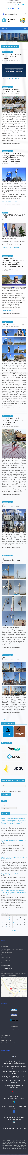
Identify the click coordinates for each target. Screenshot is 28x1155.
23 (13, 924)
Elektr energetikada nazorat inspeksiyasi (14, 1086)
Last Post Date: (5, 1043)
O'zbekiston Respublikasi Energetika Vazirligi (14, 1082)
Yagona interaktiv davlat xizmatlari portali (14, 1107)
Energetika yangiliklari (8, 51)
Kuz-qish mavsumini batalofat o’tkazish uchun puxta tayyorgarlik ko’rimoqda (12, 421)
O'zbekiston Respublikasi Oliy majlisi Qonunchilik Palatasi (14, 1077)
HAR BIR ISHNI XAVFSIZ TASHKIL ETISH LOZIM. (11, 90)
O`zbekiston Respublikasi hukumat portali (14, 1067)
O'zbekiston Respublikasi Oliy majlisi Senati (14, 1072)
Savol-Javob (9, 4)
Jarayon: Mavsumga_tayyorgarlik (12, 559)
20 (2, 924)
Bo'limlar (3, 806)
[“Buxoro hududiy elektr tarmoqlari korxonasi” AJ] (3, 28)
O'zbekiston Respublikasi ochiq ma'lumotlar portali (14, 1118)
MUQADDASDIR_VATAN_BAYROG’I (13, 216)
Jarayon (5, 504)
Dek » (15, 930)
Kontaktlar (15, 4)
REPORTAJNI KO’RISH (7, 310)
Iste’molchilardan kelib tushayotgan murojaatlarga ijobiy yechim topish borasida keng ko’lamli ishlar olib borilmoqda (13, 157)
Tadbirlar (5, 212)
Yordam (3, 4)
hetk (12, 60)
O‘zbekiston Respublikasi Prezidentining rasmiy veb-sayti (14, 1063)
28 (6, 927)
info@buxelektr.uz (5, 965)
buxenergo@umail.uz (6, 968)
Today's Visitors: (5, 1040)
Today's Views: (5, 1038)
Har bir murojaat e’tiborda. (13, 324)
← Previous (6, 720)
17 (17, 922)
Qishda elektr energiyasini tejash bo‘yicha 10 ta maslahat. (13, 56)
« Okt (12, 930)
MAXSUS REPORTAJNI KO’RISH (10, 201)
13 (2, 922)
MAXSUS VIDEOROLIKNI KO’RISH (10, 247)
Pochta (19, 4)
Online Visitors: (5, 1035)
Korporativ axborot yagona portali (14, 1128)
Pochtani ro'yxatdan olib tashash (12, 791)
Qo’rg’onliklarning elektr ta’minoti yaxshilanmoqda (13, 874)
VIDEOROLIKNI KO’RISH (10, 78)
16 (13, 922)
